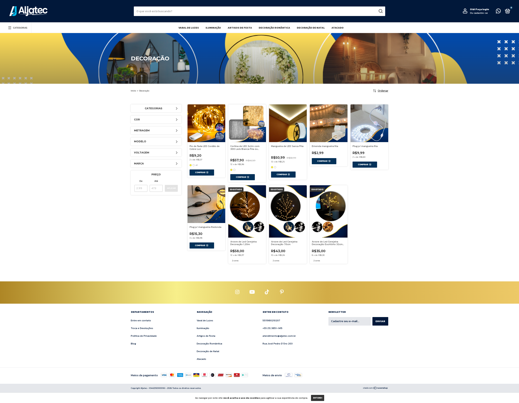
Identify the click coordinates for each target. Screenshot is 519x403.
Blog (133, 343)
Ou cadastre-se (479, 13)
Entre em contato (141, 320)
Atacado (337, 28)
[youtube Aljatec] (252, 292)
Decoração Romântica (274, 28)
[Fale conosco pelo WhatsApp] (498, 12)
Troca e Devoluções (142, 328)
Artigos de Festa (240, 28)
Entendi (317, 397)
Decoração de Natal (311, 28)
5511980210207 (271, 320)
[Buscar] (380, 11)
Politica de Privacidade (144, 336)
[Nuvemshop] (375, 388)
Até (156, 181)
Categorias (20, 28)
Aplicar (171, 188)
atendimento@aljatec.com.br (279, 336)
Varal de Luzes (188, 28)
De (141, 181)
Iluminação (213, 28)
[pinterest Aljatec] (282, 292)
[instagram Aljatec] (237, 292)
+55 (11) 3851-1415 (272, 328)
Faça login (482, 9)
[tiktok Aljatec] (267, 292)
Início (133, 90)
